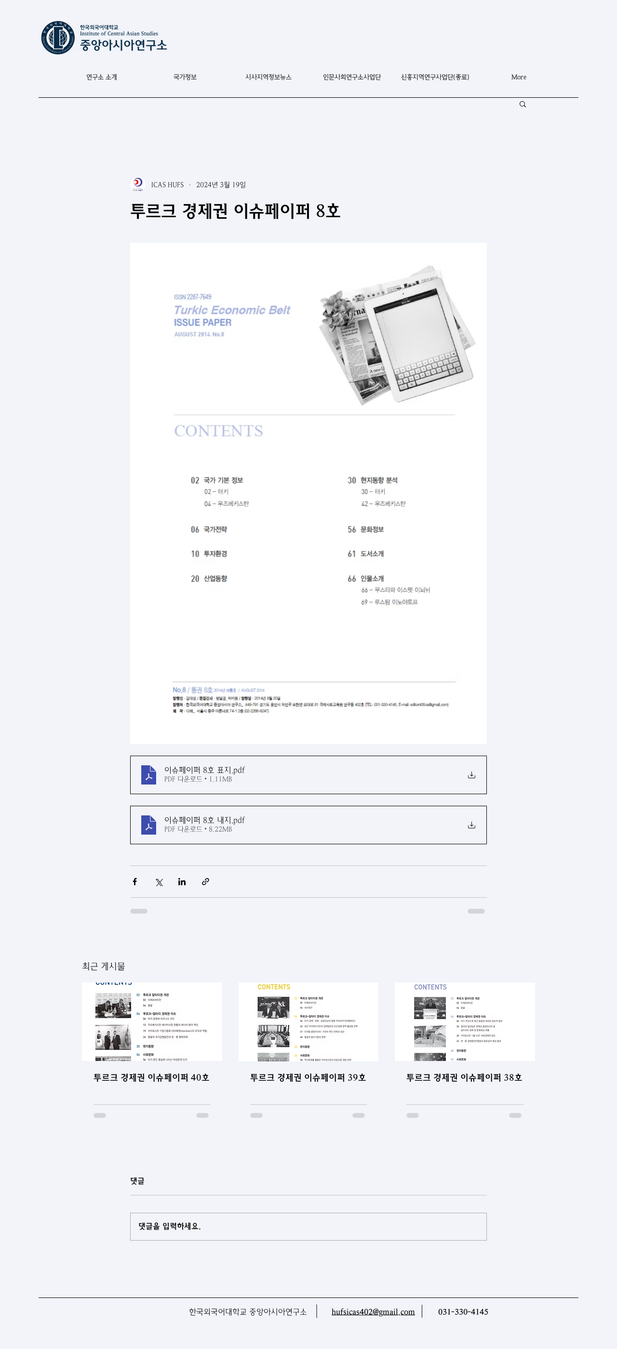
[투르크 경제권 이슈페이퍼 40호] (152, 1021)
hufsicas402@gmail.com (373, 1312)
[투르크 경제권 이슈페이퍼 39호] (309, 1021)
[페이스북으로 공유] (134, 881)
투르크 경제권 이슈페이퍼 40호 (152, 1078)
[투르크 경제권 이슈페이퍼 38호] (465, 1021)
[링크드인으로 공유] (182, 881)
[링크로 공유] (205, 881)
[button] (185, 77)
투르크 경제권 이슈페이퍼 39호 (308, 1078)
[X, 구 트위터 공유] (158, 881)
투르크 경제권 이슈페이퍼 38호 (464, 1078)
